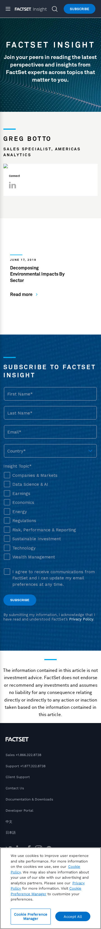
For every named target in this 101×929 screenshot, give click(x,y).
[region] (50, 888)
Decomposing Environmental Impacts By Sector (37, 274)
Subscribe (79, 9)
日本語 (11, 833)
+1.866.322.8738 (28, 755)
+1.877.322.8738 (32, 766)
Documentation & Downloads (29, 799)
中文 (9, 822)
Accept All (73, 916)
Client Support (18, 777)
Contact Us (15, 788)
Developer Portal (19, 810)
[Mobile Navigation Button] (10, 8)
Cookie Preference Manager (30, 916)
